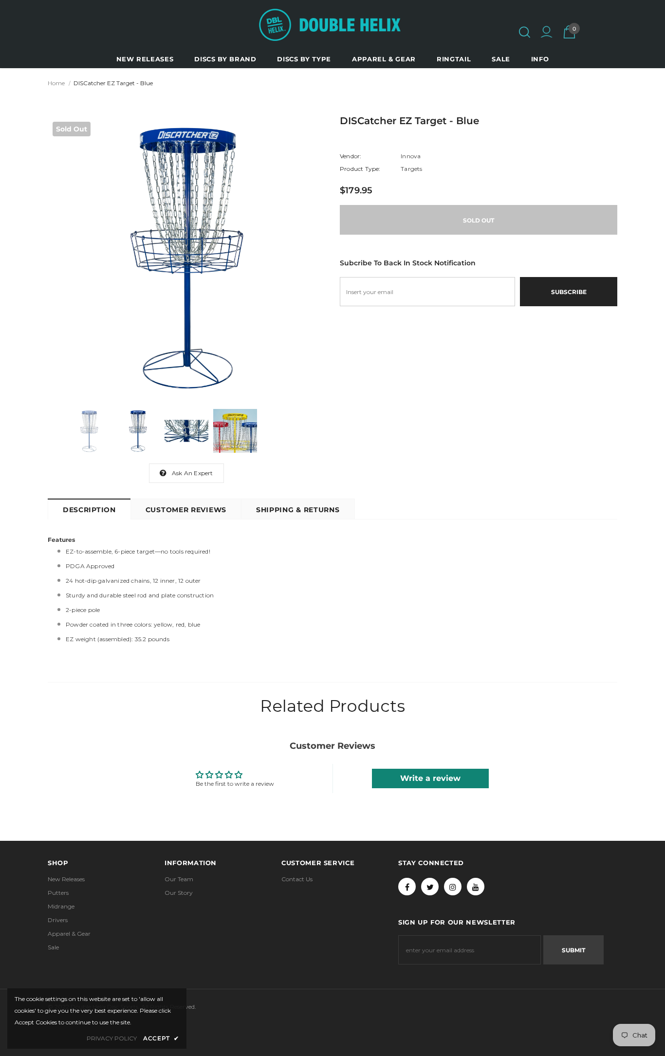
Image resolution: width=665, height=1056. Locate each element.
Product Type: (360, 168)
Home (56, 83)
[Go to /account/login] (546, 33)
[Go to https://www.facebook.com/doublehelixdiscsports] (407, 886)
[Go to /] (330, 25)
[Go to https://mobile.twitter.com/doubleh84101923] (430, 886)
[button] (524, 32)
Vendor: (350, 156)
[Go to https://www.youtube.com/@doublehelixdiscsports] (475, 886)
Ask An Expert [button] (192, 473)
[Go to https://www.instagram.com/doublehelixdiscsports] (453, 886)
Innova (411, 156)
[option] (186, 255)
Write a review (430, 778)
